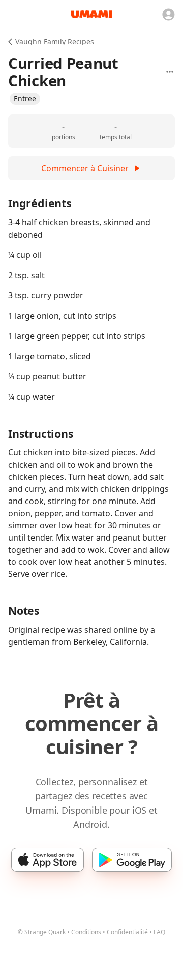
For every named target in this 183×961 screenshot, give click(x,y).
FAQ (159, 932)
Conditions (86, 932)
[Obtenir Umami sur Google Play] (132, 860)
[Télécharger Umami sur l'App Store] (47, 860)
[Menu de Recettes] (169, 72)
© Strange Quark (42, 932)
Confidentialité (127, 932)
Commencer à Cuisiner (85, 168)
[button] (25, 99)
